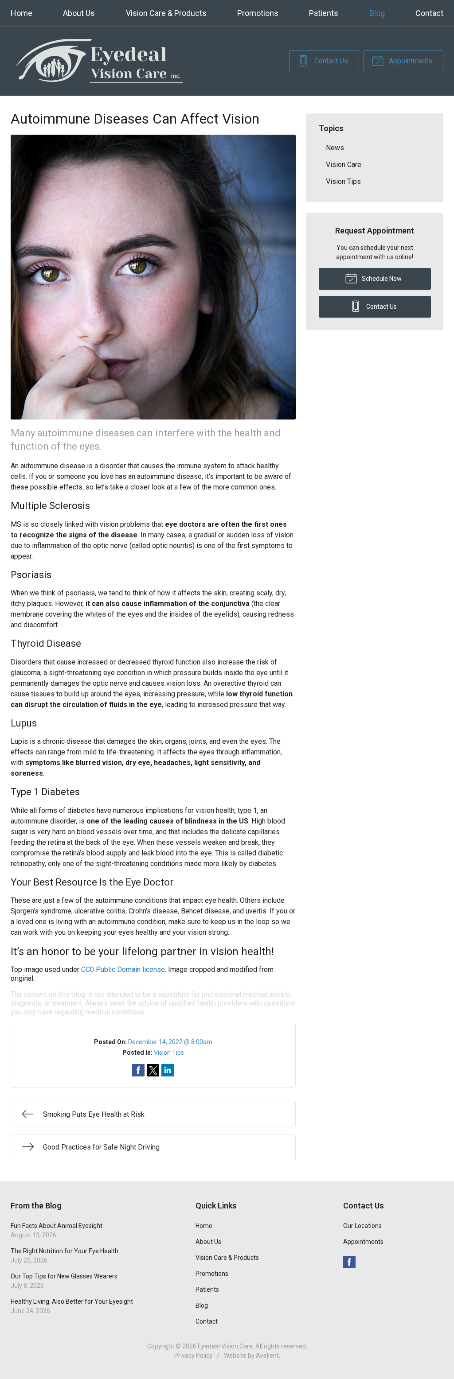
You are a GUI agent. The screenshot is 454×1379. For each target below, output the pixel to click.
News (335, 148)
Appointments (409, 61)
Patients (323, 13)
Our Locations (362, 1225)
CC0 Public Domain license (123, 969)
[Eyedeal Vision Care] (99, 61)
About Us (79, 13)
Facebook (349, 1262)
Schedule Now (381, 278)
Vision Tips (169, 1052)
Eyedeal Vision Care (225, 1346)
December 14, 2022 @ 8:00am (170, 1041)
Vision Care (343, 164)
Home (21, 13)
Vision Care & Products (166, 13)
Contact (429, 13)
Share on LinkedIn (167, 1070)
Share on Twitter (153, 1070)
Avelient (267, 1355)
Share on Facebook (138, 1070)
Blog (377, 13)
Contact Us (330, 61)
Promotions (257, 13)
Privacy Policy (193, 1355)
